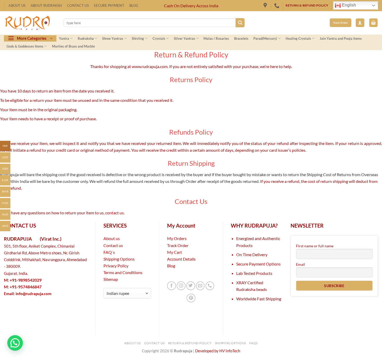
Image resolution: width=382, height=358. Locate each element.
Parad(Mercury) (265, 38)
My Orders (177, 238)
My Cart (174, 252)
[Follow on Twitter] (190, 285)
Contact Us (78, 5)
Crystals (159, 38)
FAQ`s (109, 252)
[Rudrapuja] (266, 5)
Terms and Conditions (122, 272)
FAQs (253, 343)
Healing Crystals (298, 38)
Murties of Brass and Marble (73, 46)
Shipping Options (119, 258)
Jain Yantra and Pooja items (341, 38)
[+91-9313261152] (277, 5)
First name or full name (314, 246)
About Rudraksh (46, 5)
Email (300, 264)
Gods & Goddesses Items (24, 46)
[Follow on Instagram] (181, 285)
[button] (360, 22)
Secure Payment (109, 5)
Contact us (113, 245)
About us (111, 238)
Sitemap (110, 279)
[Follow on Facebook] (171, 285)
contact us (114, 212)
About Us (17, 5)
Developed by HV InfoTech (217, 351)
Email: (27, 293)
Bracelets (241, 38)
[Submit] (240, 22)
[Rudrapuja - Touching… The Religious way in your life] (30, 23)
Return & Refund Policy (190, 343)
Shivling (138, 38)
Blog (134, 5)
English (348, 5)
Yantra (64, 38)
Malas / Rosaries (216, 38)
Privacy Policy (115, 265)
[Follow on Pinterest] (191, 298)
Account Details (181, 258)
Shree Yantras (112, 38)
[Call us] (210, 285)
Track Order (177, 245)
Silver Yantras (184, 38)
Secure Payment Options (258, 263)
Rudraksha (86, 38)
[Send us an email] (200, 285)
